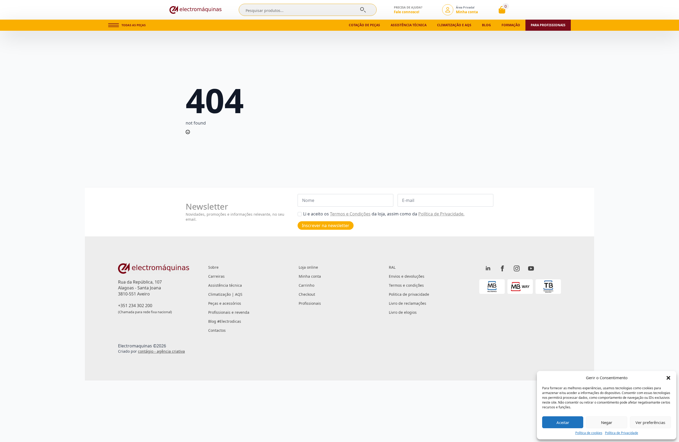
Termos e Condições (350, 214)
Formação (511, 25)
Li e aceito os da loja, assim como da (383, 214)
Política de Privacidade (621, 433)
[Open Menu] (113, 25)
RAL (392, 267)
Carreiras (216, 276)
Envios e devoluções (406, 276)
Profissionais (310, 303)
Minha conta (310, 276)
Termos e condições (406, 285)
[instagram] (516, 268)
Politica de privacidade (409, 294)
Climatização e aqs (454, 25)
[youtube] (531, 268)
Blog (486, 25)
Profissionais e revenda (228, 312)
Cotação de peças (364, 25)
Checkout (307, 294)
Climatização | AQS (225, 294)
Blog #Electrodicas (224, 321)
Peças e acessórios (224, 303)
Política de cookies (588, 433)
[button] (668, 378)
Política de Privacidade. (441, 214)
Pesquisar (363, 10)
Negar (606, 422)
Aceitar (562, 422)
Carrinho (306, 285)
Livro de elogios (403, 312)
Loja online (308, 267)
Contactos (217, 330)
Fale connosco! (406, 12)
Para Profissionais (548, 25)
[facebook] (502, 268)
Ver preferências (650, 422)
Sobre (213, 267)
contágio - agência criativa (161, 351)
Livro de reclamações (407, 303)
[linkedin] (488, 268)
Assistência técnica (408, 25)
